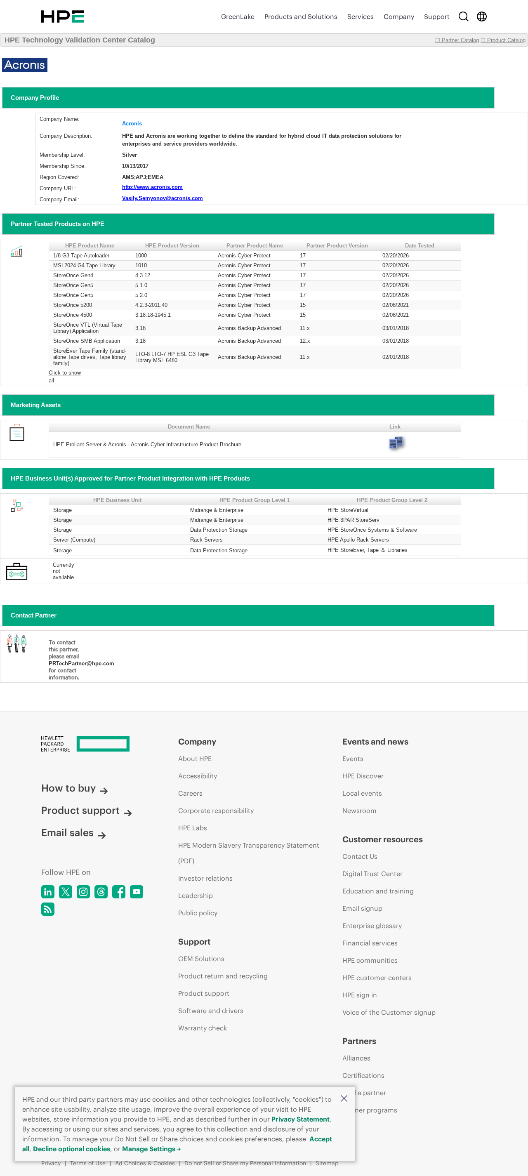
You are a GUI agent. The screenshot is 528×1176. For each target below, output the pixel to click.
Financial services (370, 943)
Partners (359, 1041)
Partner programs (369, 1110)
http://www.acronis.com (152, 187)
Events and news (375, 741)
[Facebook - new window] (118, 891)
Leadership (195, 895)
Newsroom (359, 810)
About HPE (195, 758)
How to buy (68, 788)
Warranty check (202, 1028)
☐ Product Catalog (503, 40)
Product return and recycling (223, 976)
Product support (80, 810)
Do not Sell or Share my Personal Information (245, 1163)
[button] (344, 1099)
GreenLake (238, 16)
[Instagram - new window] (83, 891)
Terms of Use (88, 1163)
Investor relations (205, 878)
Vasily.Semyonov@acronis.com (162, 198)
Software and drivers (210, 1010)
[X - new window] (65, 891)
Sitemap (327, 1163)
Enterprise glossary (372, 925)
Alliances (356, 1058)
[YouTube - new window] (136, 891)
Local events (362, 793)
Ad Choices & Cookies (145, 1163)
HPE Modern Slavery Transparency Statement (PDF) (248, 853)
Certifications (363, 1075)
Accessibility (197, 776)
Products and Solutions (300, 16)
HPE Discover (363, 776)
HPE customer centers (377, 977)
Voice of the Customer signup (389, 1012)
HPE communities (370, 960)
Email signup (362, 908)
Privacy (51, 1163)
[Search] (464, 16)
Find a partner (364, 1093)
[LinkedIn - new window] (47, 891)
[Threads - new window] (101, 891)
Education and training (378, 891)
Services (360, 16)
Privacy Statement (300, 1119)
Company (399, 16)
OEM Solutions (201, 958)
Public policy (197, 913)
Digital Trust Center (372, 874)
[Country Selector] (482, 16)
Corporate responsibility (216, 810)
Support (437, 16)
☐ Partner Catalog (457, 40)
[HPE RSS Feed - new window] (47, 909)
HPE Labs (192, 828)
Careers (190, 793)
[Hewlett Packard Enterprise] (62, 16)
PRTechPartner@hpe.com (81, 663)
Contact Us (359, 856)
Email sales (67, 832)
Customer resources (382, 839)
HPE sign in (359, 995)
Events (352, 758)
